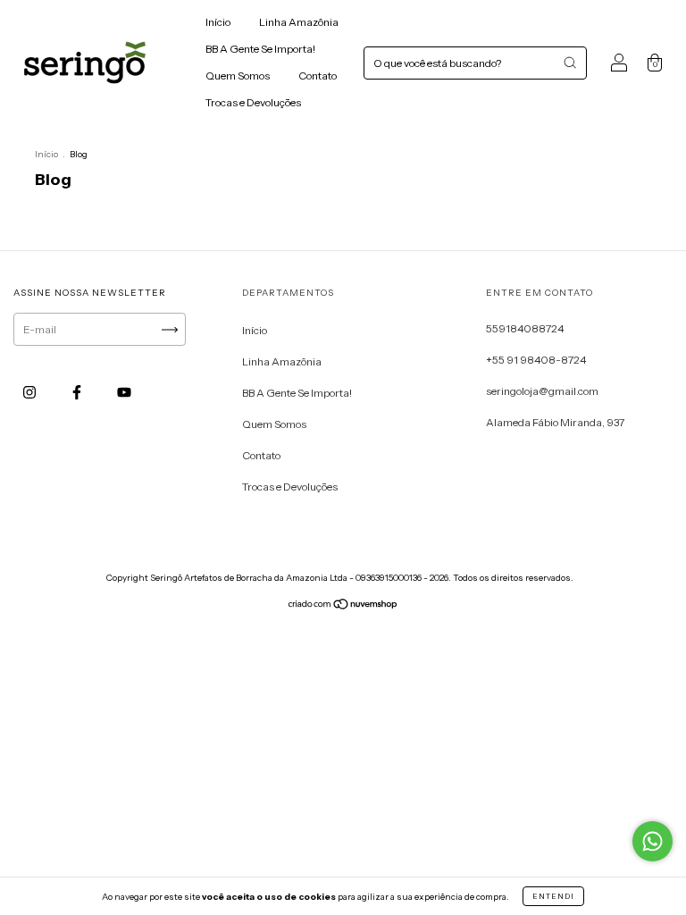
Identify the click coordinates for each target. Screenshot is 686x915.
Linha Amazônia (299, 22)
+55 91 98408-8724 (536, 359)
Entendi (553, 896)
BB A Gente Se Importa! (260, 48)
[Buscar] (570, 62)
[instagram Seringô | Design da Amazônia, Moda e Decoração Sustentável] (30, 392)
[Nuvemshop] (343, 606)
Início (217, 22)
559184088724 (525, 328)
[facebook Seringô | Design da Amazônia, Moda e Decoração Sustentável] (78, 392)
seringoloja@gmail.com (542, 391)
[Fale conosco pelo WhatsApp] (652, 841)
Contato (317, 75)
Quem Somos (237, 75)
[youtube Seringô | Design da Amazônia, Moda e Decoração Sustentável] (124, 392)
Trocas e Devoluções (253, 102)
